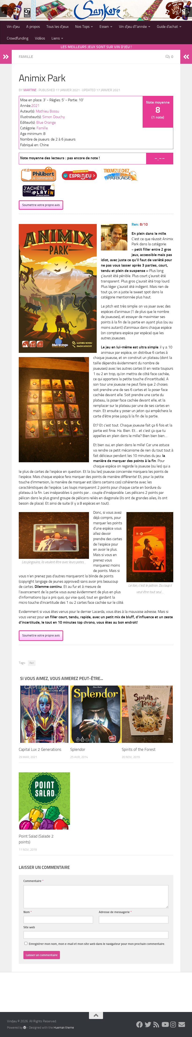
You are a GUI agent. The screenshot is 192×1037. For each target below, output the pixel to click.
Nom (27, 912)
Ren (32, 663)
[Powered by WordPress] (24, 1027)
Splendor (77, 749)
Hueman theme (64, 1027)
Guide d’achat (167, 26)
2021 (35, 105)
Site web (29, 927)
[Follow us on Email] (181, 1024)
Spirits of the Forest (138, 749)
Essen (104, 26)
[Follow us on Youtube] (165, 1024)
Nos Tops (82, 26)
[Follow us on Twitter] (148, 1024)
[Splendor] (96, 714)
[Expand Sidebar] (6, 57)
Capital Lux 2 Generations (40, 749)
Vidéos (40, 38)
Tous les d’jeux (57, 26)
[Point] (44, 800)
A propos (33, 26)
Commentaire (33, 881)
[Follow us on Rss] (156, 1024)
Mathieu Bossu (47, 111)
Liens (56, 38)
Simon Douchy (53, 117)
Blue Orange (46, 122)
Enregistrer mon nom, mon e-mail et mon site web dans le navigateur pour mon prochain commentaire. (97, 944)
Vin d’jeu (13, 26)
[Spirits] (147, 714)
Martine (30, 90)
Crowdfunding (17, 38)
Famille (26, 56)
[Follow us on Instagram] (173, 1024)
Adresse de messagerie (115, 912)
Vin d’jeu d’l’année (133, 26)
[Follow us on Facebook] (139, 1024)
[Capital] (44, 714)
